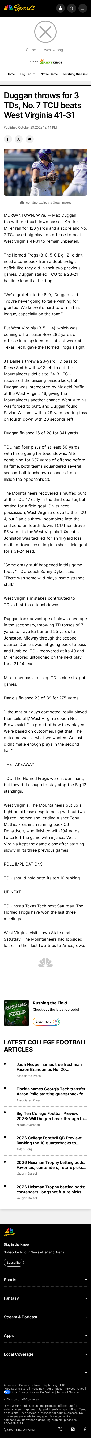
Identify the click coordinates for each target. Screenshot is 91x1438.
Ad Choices (55, 1388)
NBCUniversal (30, 1399)
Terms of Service (68, 1392)
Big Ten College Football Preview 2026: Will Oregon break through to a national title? (52, 1116)
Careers (24, 1385)
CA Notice (47, 1392)
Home (11, 74)
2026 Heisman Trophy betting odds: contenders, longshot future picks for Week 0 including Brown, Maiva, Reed (51, 1189)
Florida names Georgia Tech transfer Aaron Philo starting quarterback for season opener (51, 1091)
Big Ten (25, 74)
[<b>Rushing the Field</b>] (16, 1013)
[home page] (20, 8)
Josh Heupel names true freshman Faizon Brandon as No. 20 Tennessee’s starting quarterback (49, 1067)
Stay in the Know (17, 1244)
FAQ (62, 1385)
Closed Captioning (44, 1385)
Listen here (43, 1022)
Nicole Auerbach (28, 1125)
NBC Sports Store (16, 1388)
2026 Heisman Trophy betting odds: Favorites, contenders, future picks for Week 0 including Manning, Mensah (51, 1165)
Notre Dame (49, 74)
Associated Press (29, 1076)
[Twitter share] (19, 139)
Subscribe (14, 1262)
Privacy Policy (74, 1388)
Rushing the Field (75, 74)
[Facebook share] (8, 139)
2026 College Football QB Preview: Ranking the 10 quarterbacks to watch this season (49, 1140)
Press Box (37, 1388)
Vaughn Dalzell (27, 1173)
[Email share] (30, 139)
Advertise (10, 1385)
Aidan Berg (24, 1149)
